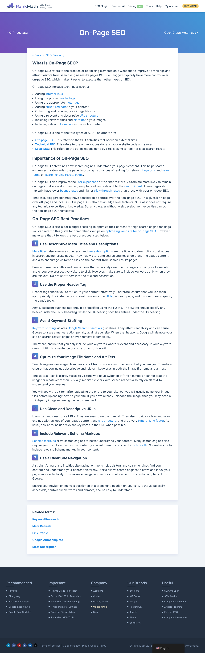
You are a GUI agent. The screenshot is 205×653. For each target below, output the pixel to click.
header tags (67, 98)
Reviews (13, 590)
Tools (149, 6)
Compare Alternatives (175, 617)
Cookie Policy (71, 645)
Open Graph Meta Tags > (181, 32)
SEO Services (171, 596)
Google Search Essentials (85, 328)
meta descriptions (100, 251)
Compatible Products (175, 601)
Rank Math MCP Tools (62, 617)
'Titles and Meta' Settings (64, 606)
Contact (97, 596)
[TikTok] (35, 645)
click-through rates (107, 190)
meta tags (72, 102)
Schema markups (44, 440)
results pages (74, 174)
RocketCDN (136, 606)
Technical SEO (45, 144)
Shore (133, 617)
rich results (140, 445)
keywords (67, 124)
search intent (133, 186)
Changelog (14, 596)
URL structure (89, 115)
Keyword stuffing (44, 328)
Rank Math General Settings (65, 601)
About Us (98, 590)
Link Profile (40, 533)
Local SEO (42, 148)
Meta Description (44, 546)
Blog (95, 612)
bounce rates (69, 190)
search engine (55, 174)
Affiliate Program (173, 606)
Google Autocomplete (48, 540)
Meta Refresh (41, 526)
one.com (134, 590)
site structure (107, 420)
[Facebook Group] (14, 645)
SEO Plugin (101, 6)
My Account (172, 6)
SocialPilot (135, 622)
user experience (87, 182)
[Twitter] (8, 645)
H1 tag (110, 296)
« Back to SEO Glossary (48, 55)
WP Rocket (135, 596)
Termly (133, 612)
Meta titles (39, 251)
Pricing (132, 6)
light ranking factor (151, 420)
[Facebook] (25, 645)
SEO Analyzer (171, 590)
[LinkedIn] (30, 645)
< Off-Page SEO (17, 32)
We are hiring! (100, 606)
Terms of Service (50, 645)
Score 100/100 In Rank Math (66, 596)
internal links (54, 94)
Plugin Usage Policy (94, 645)
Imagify (134, 601)
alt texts (79, 120)
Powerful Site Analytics (63, 612)
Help (159, 6)
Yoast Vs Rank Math (19, 601)
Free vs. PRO (171, 612)
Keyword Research (45, 519)
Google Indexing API (19, 606)
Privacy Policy (100, 601)
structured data (56, 107)
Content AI (118, 6)
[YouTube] (19, 645)
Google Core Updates (20, 612)
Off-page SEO (44, 140)
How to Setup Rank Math (64, 590)
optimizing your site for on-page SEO (131, 231)
